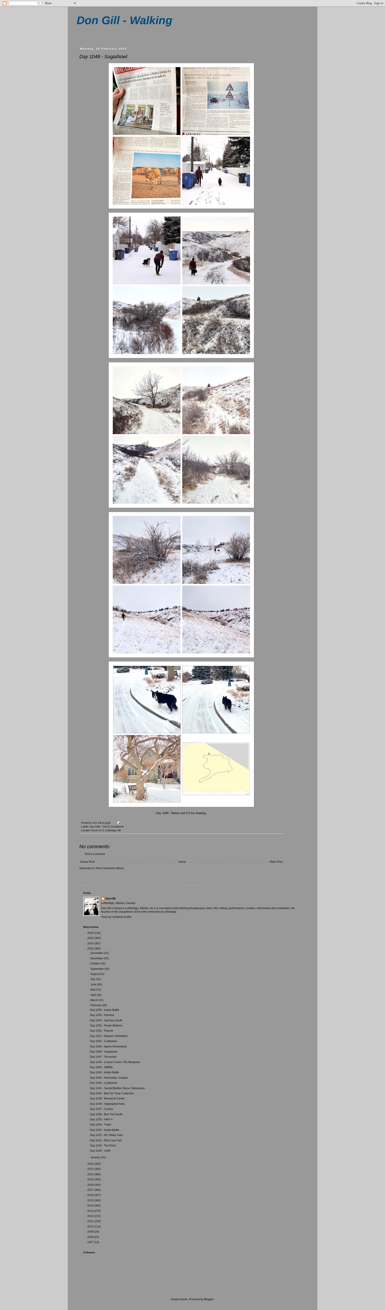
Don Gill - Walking (124, 20)
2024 (90, 943)
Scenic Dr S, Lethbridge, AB (106, 830)
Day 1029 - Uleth (100, 1150)
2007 (90, 1242)
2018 (90, 1184)
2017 (90, 1190)
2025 (90, 938)
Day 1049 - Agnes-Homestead (108, 1046)
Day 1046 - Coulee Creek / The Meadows (115, 1062)
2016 (90, 1195)
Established (117, 826)
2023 (90, 948)
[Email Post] (119, 822)
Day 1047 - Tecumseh (103, 1056)
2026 (90, 933)
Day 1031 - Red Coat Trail (106, 1140)
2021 (90, 1169)
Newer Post (87, 861)
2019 (90, 1179)
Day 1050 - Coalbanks (103, 1041)
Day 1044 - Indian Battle (104, 1072)
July (93, 979)
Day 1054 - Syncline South (106, 1020)
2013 (90, 1211)
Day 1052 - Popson (101, 1030)
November (97, 958)
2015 (90, 1200)
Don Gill (110, 898)
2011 (90, 1221)
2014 (90, 1205)
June (93, 984)
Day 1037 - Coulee (101, 1109)
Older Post (276, 861)
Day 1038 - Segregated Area (107, 1103)
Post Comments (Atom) (110, 868)
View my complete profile (116, 916)
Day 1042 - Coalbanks (103, 1082)
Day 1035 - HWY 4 (101, 1119)
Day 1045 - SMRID (101, 1067)
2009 (90, 1231)
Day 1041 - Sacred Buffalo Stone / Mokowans (117, 1088)
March (94, 1000)
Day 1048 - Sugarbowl (103, 1051)
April (93, 995)
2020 (90, 1174)
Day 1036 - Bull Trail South (106, 1114)
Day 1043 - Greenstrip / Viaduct (109, 1077)
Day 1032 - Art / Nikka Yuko (106, 1135)
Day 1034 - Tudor (100, 1124)
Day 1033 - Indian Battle (104, 1130)
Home (182, 861)
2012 (90, 1216)
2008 (90, 1237)
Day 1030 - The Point (103, 1145)
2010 (90, 1226)
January (95, 1157)
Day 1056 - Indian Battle (104, 1010)
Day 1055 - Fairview (102, 1015)
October (95, 963)
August (95, 974)
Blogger (208, 1299)
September (97, 968)
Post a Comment (95, 854)
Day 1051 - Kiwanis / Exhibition (109, 1036)
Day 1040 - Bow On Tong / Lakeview (112, 1093)
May (93, 989)
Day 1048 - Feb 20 (100, 826)
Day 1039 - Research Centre (107, 1098)
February (96, 1005)
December (97, 953)
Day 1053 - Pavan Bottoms (106, 1025)
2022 (90, 1163)
